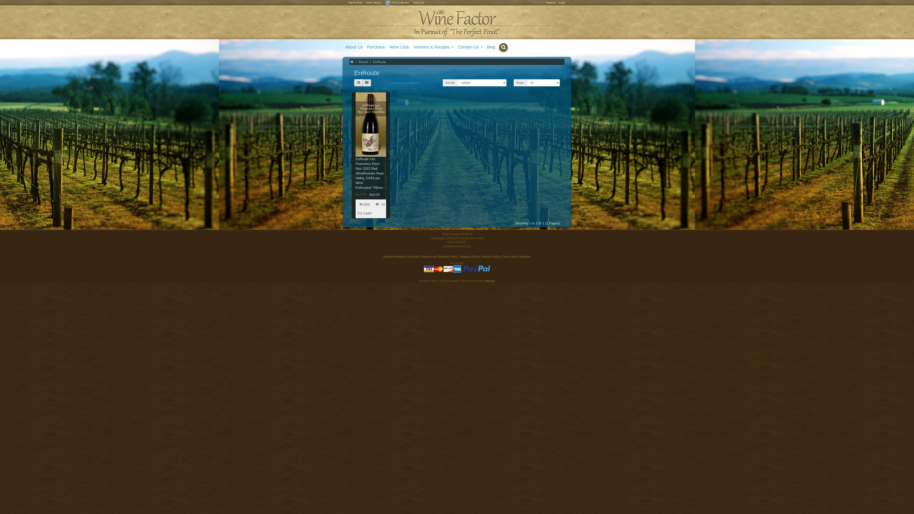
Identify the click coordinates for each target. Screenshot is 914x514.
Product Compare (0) (406, 83)
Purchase (376, 47)
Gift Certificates (400, 2)
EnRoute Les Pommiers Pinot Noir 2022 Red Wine (371, 109)
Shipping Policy (470, 256)
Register (551, 2)
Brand (363, 62)
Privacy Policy (491, 256)
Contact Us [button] (469, 47)
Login (562, 2)
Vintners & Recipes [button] (432, 47)
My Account (355, 2)
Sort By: (450, 82)
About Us (354, 47)
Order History (374, 2)
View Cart (418, 2)
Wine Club (399, 47)
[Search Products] (503, 47)
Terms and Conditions (516, 256)
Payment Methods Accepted (401, 256)
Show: (520, 82)
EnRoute (379, 62)
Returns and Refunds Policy (440, 256)
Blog (491, 47)
